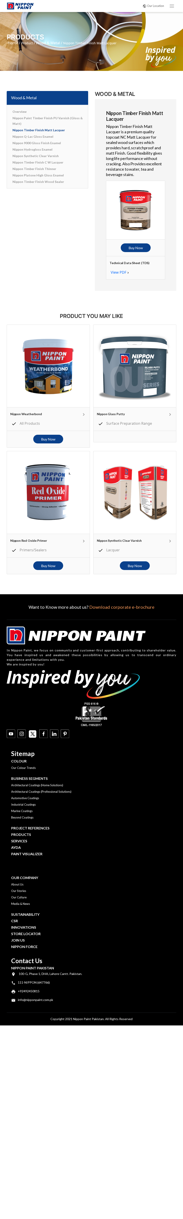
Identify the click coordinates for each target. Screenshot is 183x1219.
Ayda (16, 847)
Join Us (18, 940)
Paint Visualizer (26, 854)
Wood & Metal (48, 42)
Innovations (23, 927)
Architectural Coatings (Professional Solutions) (41, 791)
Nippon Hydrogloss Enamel (32, 149)
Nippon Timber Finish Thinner (34, 169)
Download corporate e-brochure (121, 607)
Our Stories (18, 891)
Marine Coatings (22, 811)
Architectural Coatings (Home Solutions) (37, 785)
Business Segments (29, 778)
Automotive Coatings (25, 798)
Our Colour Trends (23, 768)
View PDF (118, 272)
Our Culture (19, 897)
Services (19, 841)
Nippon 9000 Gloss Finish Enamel (36, 143)
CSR (14, 921)
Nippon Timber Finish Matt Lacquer (38, 130)
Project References (30, 828)
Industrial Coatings (23, 804)
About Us (17, 884)
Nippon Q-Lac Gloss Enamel (32, 136)
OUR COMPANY (24, 877)
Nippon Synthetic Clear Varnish (35, 156)
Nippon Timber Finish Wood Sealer (38, 182)
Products (21, 834)
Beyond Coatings (22, 817)
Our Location (155, 6)
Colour (19, 761)
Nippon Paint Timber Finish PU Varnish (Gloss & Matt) (47, 120)
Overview (19, 111)
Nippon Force (24, 946)
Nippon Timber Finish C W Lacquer (37, 162)
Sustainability (25, 914)
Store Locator (26, 934)
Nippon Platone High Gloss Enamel (38, 175)
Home (13, 42)
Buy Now (136, 248)
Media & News (20, 904)
